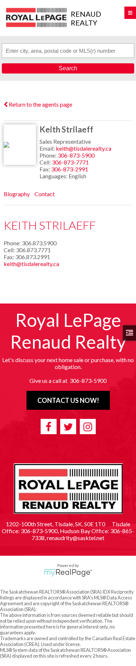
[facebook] (49, 426)
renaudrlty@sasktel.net (75, 537)
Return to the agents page (40, 104)
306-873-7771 (70, 162)
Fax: (45, 169)
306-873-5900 (76, 155)
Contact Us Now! (68, 400)
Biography (17, 193)
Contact (44, 193)
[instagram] (88, 426)
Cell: (46, 162)
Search (68, 68)
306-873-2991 (69, 169)
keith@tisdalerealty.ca (83, 148)
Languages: (54, 176)
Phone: (49, 155)
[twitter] (68, 426)
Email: (48, 148)
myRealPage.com (68, 573)
